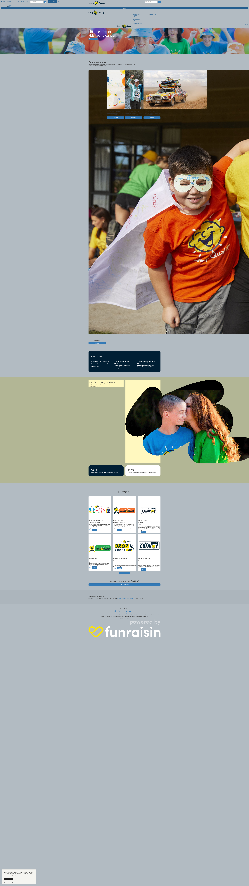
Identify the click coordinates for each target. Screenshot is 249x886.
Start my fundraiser (93, 38)
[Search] (159, 2)
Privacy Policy (124, 613)
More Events (124, 573)
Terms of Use (131, 613)
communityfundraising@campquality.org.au (126, 598)
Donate (141, 1)
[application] (19, 876)
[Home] (97, 3)
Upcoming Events (103, 38)
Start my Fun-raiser (125, 584)
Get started (97, 343)
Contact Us (117, 613)
